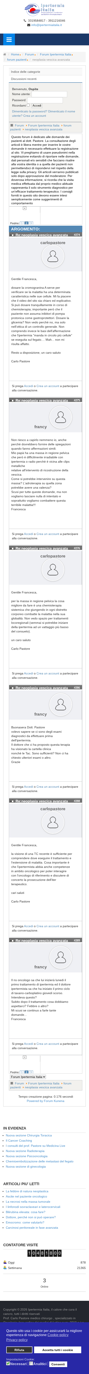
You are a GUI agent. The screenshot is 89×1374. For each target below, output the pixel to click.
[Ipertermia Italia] (44, 9)
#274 (77, 235)
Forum (29, 54)
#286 (77, 687)
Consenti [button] (58, 1364)
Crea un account (34, 115)
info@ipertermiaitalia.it (46, 25)
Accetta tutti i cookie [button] (57, 1350)
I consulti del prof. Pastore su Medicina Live (35, 1145)
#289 (77, 940)
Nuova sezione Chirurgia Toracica (29, 1135)
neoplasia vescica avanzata (43, 129)
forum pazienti (17, 59)
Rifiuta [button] (19, 1350)
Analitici (39, 1364)
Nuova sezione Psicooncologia (27, 1156)
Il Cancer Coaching (19, 1140)
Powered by (35, 1101)
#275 (77, 400)
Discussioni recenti (24, 79)
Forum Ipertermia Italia (55, 54)
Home (15, 54)
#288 (77, 801)
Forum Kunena (54, 1101)
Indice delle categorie (25, 71)
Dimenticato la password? (29, 111)
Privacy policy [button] (17, 1340)
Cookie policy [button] (58, 1335)
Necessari (18, 1364)
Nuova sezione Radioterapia (25, 1151)
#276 (77, 548)
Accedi (28, 386)
